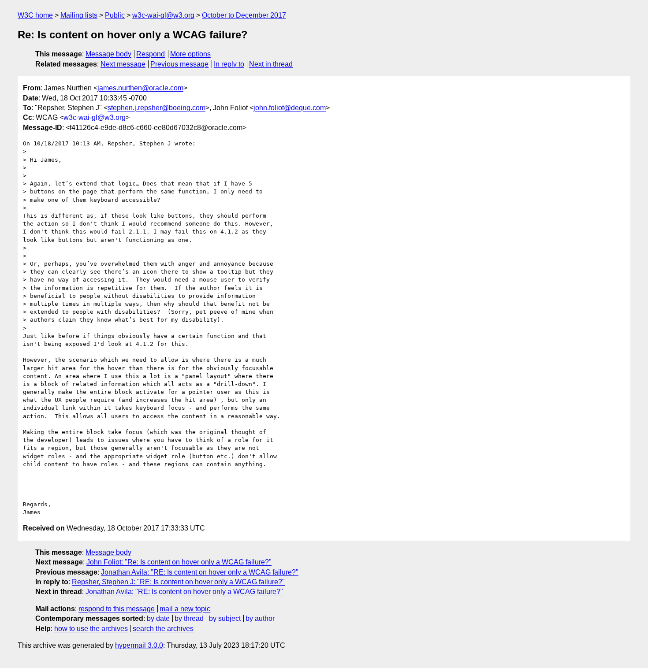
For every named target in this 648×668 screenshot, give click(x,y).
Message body (108, 54)
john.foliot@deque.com (289, 107)
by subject (225, 618)
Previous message (179, 64)
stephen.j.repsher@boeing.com (156, 107)
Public (115, 15)
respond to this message (116, 608)
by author (260, 618)
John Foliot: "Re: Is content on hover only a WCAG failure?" (179, 562)
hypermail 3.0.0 (139, 645)
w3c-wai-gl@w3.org (163, 15)
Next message (123, 64)
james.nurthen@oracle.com (140, 88)
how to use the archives (91, 628)
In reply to (229, 64)
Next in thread (271, 64)
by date (158, 618)
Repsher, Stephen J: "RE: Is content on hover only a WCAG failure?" (178, 582)
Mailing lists (78, 15)
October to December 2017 (244, 15)
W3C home (35, 15)
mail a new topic (185, 608)
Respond (150, 54)
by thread (189, 618)
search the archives (163, 628)
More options (190, 54)
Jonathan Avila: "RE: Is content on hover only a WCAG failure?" (199, 572)
